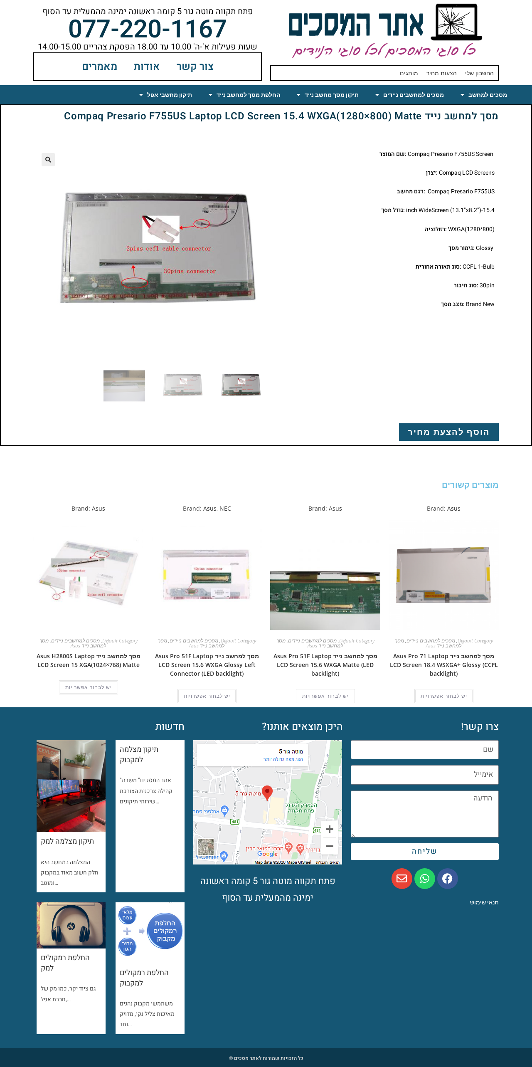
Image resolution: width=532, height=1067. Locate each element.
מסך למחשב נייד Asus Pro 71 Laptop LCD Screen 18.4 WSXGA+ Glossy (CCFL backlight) (444, 664)
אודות (147, 66)
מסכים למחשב (487, 94)
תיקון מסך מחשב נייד (332, 94)
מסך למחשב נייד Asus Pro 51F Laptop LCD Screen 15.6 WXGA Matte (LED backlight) (325, 664)
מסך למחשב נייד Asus (428, 643)
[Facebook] (447, 878)
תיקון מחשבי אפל (169, 94)
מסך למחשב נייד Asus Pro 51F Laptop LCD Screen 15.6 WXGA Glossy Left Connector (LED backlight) (207, 664)
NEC (225, 508)
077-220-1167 (147, 29)
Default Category (475, 640)
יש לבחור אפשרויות (444, 696)
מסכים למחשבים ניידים (413, 94)
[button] (48, 159)
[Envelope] (402, 878)
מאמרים (99, 66)
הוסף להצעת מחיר (449, 431)
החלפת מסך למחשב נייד (248, 94)
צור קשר (195, 66)
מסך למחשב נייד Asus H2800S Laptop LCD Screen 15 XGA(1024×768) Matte (88, 660)
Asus (454, 508)
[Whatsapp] (424, 878)
